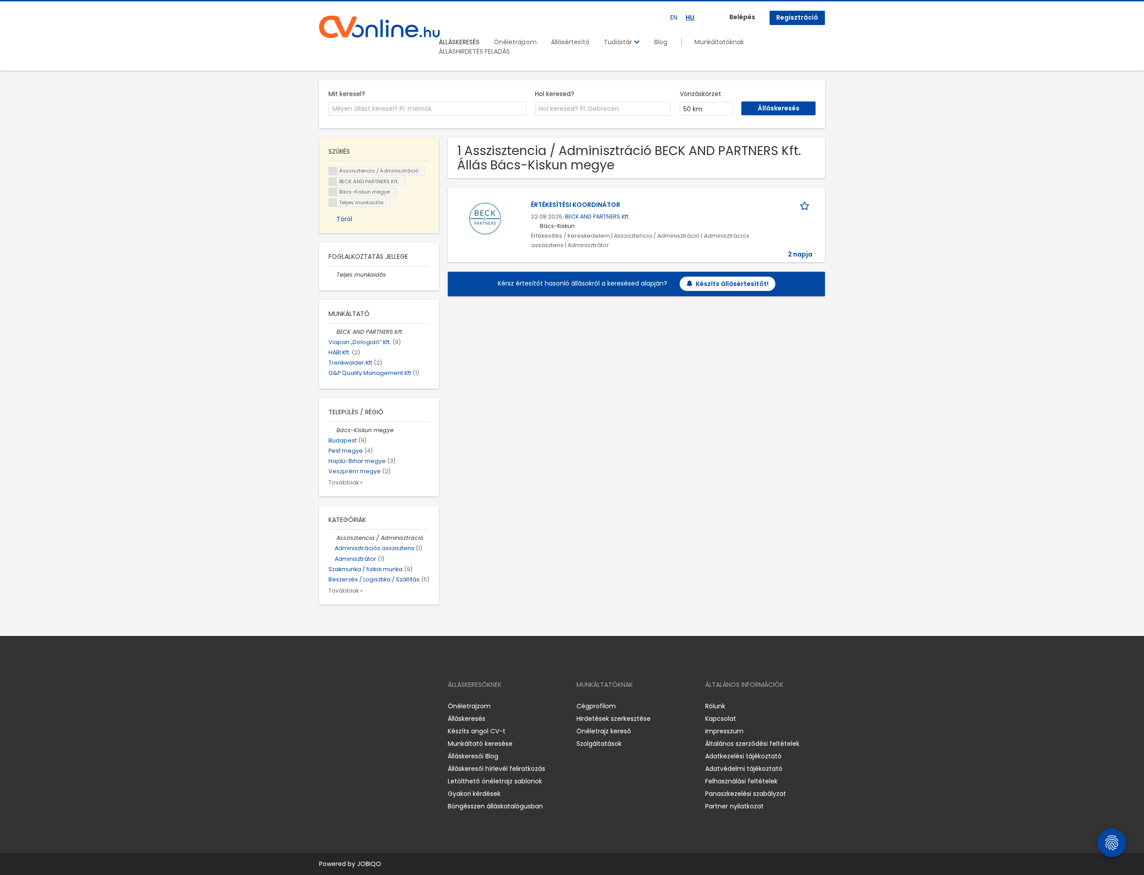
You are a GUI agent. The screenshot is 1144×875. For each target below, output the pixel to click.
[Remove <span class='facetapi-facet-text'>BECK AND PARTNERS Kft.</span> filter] (333, 181)
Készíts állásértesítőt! (732, 283)
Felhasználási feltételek (741, 781)
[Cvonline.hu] (379, 27)
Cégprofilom (596, 706)
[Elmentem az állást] (806, 204)
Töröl (344, 219)
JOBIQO (369, 863)
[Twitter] (368, 706)
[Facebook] (325, 706)
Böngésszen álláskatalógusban (495, 806)
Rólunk (715, 706)
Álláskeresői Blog (473, 756)
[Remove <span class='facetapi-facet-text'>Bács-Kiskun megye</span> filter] (333, 192)
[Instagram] (340, 706)
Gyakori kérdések (474, 793)
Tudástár (619, 42)
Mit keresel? (346, 93)
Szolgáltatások (599, 743)
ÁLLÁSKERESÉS (459, 42)
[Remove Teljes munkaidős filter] (332, 274)
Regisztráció (797, 17)
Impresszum (724, 731)
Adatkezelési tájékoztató (743, 756)
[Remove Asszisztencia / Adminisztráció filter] (332, 538)
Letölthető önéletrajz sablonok (495, 781)
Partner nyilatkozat (734, 806)
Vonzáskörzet (700, 93)
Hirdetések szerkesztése (613, 718)
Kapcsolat (720, 718)
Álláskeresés (466, 718)
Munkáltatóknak (719, 42)
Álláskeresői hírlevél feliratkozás (496, 768)
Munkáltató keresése (480, 743)
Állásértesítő (570, 42)
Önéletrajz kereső (603, 731)
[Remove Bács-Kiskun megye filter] (332, 430)
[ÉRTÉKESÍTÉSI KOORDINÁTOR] (485, 218)
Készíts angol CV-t (476, 731)
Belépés (742, 17)
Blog (660, 42)
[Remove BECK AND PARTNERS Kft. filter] (332, 332)
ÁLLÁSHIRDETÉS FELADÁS (474, 51)
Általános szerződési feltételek (752, 743)
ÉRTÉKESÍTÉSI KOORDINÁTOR (575, 204)
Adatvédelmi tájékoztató (743, 768)
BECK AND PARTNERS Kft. (597, 216)
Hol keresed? (554, 93)
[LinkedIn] (355, 706)
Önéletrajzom (515, 42)
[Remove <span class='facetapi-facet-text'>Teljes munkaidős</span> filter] (333, 202)
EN (673, 17)
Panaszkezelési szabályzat (745, 793)
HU (690, 17)
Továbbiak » (345, 482)
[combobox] (427, 109)
